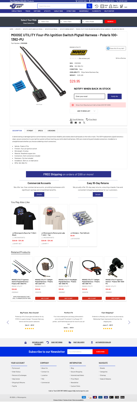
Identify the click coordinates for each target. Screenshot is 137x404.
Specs (40, 130)
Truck (27, 11)
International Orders (77, 375)
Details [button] (39, 194)
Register (115, 7)
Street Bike (71, 11)
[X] (117, 15)
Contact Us (45, 372)
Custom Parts (75, 386)
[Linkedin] (125, 15)
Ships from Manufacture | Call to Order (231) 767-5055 (22, 297)
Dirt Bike (37, 11)
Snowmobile (84, 11)
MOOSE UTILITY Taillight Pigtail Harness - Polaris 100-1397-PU (91, 282)
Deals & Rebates (105, 379)
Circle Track (17, 11)
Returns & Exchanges (19, 375)
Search (110, 21)
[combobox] (50, 21)
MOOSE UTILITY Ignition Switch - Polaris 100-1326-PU (115, 282)
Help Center (109, 11)
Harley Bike (58, 11)
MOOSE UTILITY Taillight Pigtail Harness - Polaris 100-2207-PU (44, 282)
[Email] (76, 122)
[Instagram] (113, 15)
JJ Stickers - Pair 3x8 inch (79, 233)
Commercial (45, 382)
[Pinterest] (121, 15)
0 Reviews (51, 130)
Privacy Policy (57, 400)
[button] (84, 111)
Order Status (16, 372)
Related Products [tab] (20, 252)
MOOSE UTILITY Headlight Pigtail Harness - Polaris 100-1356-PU (68, 282)
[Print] (80, 122)
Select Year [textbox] (45, 21)
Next (129, 322)
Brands (102, 368)
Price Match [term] (93, 119)
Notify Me (114, 96)
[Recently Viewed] (97, 6)
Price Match (75, 379)
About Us (44, 368)
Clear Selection (28, 23)
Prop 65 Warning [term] (78, 119)
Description (17, 130)
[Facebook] (108, 15)
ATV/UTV (47, 11)
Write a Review (121, 58)
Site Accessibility (78, 400)
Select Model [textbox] (89, 21)
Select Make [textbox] (67, 21)
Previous (8, 322)
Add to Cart (45, 298)
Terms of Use (67, 400)
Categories (103, 372)
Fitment (30, 130)
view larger (39, 104)
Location (44, 375)
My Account (16, 368)
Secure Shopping (76, 372)
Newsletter (74, 382)
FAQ (42, 379)
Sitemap (103, 375)
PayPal (14, 386)
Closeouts (96, 11)
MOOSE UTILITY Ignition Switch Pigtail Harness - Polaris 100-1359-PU (20, 282)
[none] (39, 74)
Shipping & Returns (18, 382)
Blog (72, 368)
